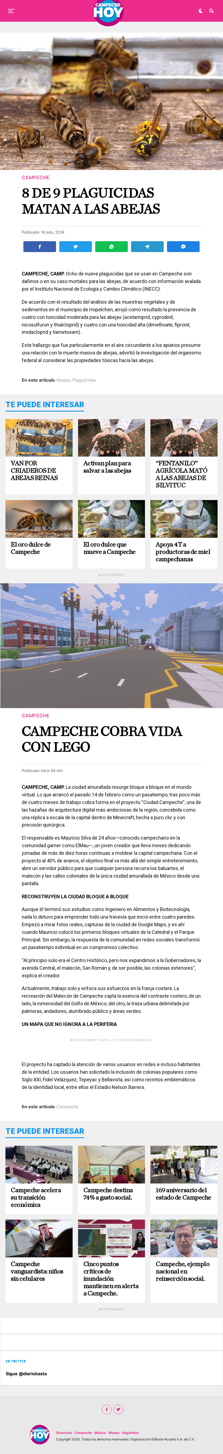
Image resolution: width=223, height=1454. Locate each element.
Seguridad (130, 1433)
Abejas (63, 380)
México (100, 1433)
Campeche (67, 1106)
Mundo (114, 1433)
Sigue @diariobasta (26, 1373)
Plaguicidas (84, 380)
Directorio (64, 1433)
